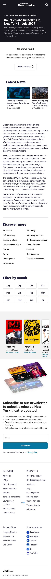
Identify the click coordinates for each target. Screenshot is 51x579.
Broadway (30, 230)
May (20, 300)
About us (7, 476)
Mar (43, 293)
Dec (8, 293)
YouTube (34, 553)
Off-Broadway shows (35, 480)
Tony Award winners (35, 259)
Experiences (8, 263)
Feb (31, 293)
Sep (20, 286)
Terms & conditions (11, 497)
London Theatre (10, 532)
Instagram (34, 536)
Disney (6, 249)
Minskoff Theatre (30, 352)
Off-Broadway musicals (36, 240)
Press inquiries (9, 488)
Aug (8, 286)
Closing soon (9, 259)
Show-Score (8, 536)
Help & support (9, 484)
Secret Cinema (9, 540)
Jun (31, 300)
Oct (31, 286)
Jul (42, 300)
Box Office (8, 545)
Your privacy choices (8, 502)
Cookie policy (9, 512)
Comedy (30, 249)
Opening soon (32, 254)
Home (6, 15)
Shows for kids (33, 245)
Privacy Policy (32, 452)
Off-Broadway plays (12, 245)
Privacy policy (9, 508)
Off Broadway (9, 235)
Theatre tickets (33, 505)
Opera (5, 254)
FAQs (5, 480)
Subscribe (25, 445)
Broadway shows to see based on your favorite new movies (18, 103)
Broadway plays (10, 240)
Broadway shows (34, 476)
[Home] (26, 5)
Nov (43, 286)
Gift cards (30, 509)
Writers (6, 492)
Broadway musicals (35, 235)
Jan (19, 293)
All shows (7, 230)
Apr (8, 300)
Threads (33, 545)
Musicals (30, 484)
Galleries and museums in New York (23, 15)
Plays (29, 488)
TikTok (33, 540)
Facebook (34, 532)
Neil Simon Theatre (12, 352)
